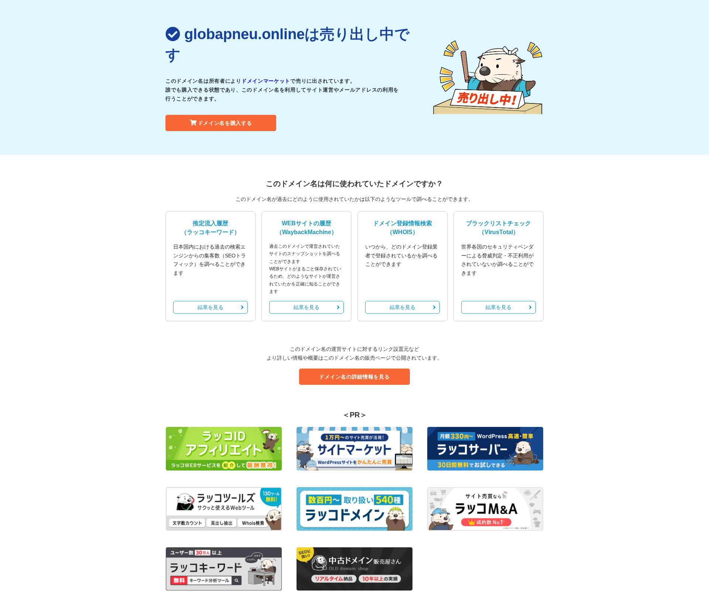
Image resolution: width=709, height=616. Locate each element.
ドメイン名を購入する (225, 123)
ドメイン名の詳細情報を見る (354, 377)
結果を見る (210, 307)
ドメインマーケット (266, 81)
